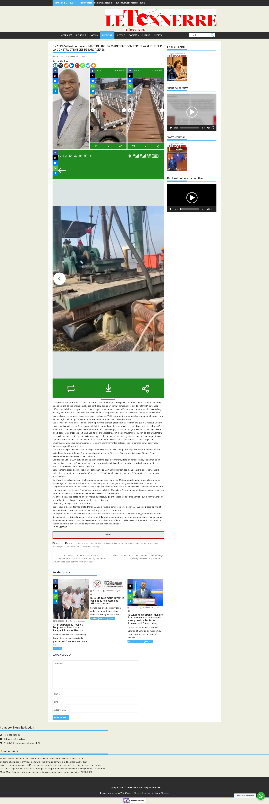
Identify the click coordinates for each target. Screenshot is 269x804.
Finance (94, 618)
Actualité (66, 35)
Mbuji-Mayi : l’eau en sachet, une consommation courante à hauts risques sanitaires (40, 771)
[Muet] (208, 127)
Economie (107, 35)
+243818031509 (12, 734)
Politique (81, 35)
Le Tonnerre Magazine (76, 56)
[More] (93, 65)
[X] (60, 65)
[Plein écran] (212, 127)
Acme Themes (162, 793)
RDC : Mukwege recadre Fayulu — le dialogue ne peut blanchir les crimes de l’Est (112, 2)
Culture (146, 35)
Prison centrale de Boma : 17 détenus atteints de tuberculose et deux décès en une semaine (45, 765)
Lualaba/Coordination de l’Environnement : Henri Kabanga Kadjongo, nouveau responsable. (137, 557)
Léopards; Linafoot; (91, 546)
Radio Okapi (10, 751)
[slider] (189, 127)
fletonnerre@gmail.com (15, 739)
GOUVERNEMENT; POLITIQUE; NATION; (90, 543)
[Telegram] (88, 65)
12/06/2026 (59, 621)
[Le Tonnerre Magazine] (134, 30)
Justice (121, 35)
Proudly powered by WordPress (116, 793)
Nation (94, 35)
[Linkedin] (71, 65)
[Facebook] (55, 65)
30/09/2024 (96, 591)
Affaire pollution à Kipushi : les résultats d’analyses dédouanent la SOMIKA (35, 758)
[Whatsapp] (82, 65)
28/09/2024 (133, 607)
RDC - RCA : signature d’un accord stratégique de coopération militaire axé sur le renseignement (46, 768)
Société (133, 35)
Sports (158, 35)
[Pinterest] (77, 65)
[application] (191, 112)
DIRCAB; (70, 543)
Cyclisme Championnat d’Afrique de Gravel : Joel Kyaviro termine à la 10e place (37, 761)
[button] (192, 112)
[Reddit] (66, 65)
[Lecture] (171, 127)
